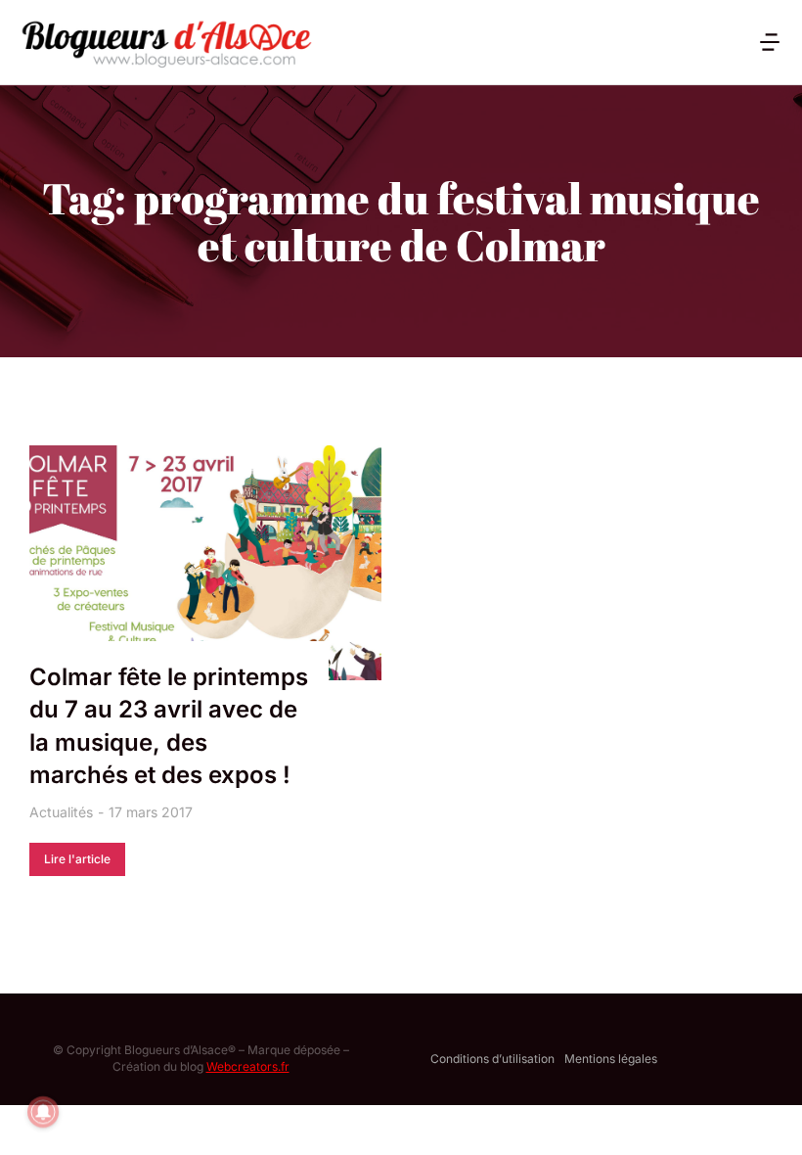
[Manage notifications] (43, 1112)
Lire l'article (77, 859)
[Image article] (205, 562)
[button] (769, 42)
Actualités (61, 812)
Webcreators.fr (248, 1066)
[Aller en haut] (761, 1114)
